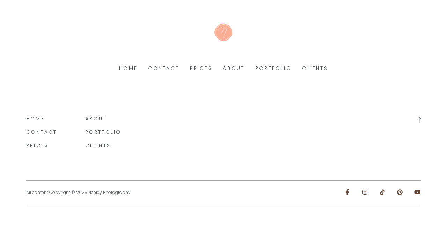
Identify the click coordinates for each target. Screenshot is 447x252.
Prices (201, 68)
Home (128, 68)
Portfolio (273, 68)
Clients (315, 68)
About (233, 68)
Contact (163, 68)
